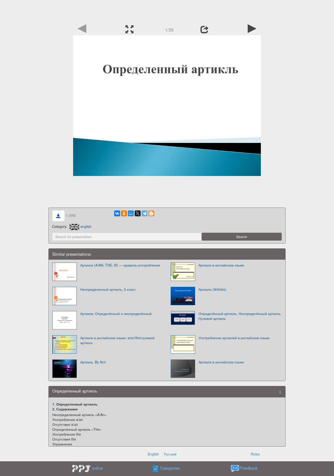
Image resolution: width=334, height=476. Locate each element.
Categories (170, 468)
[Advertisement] (167, 11)
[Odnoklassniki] (124, 213)
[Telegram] (144, 213)
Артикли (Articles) (212, 289)
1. (53, 404)
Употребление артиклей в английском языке (234, 337)
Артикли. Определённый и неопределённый (116, 313)
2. (53, 408)
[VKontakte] (117, 213)
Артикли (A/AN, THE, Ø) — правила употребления (120, 265)
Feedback (248, 468)
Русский (170, 454)
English (153, 454)
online (97, 468)
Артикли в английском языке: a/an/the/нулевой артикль (117, 340)
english (85, 226)
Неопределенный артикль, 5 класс (108, 289)
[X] (138, 213)
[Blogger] (151, 213)
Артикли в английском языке (221, 265)
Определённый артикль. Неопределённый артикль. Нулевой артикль (240, 316)
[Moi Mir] (131, 213)
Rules (255, 454)
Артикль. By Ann (93, 362)
